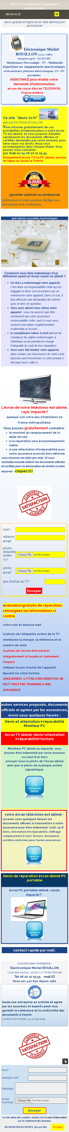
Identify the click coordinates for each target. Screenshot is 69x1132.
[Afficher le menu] (56, 14)
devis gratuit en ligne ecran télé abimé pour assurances (35, 23)
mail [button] (12, 153)
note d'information (57, 1117)
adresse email (8, 539)
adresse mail (10, 1077)
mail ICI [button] (49, 977)
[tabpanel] (34, 6)
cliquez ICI (24, 471)
